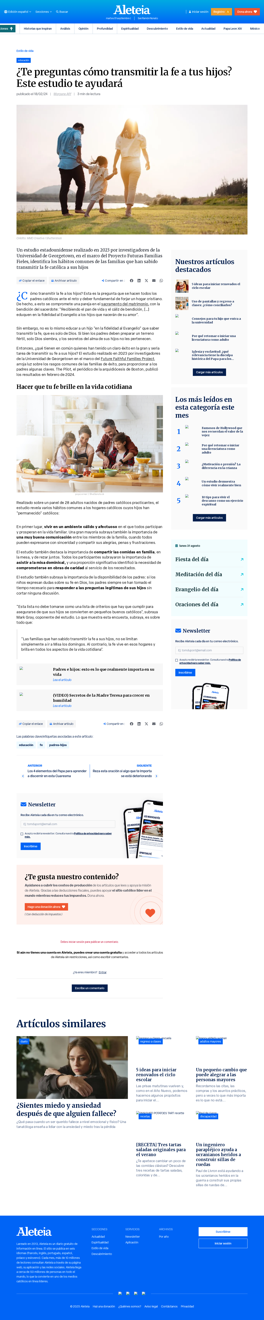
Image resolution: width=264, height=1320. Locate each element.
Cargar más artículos (209, 372)
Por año (164, 1236)
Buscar (63, 12)
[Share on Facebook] (131, 280)
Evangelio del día (196, 589)
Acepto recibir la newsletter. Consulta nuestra (68, 835)
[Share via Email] (154, 280)
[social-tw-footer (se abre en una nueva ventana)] (136, 1293)
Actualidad (208, 28)
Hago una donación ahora (44, 907)
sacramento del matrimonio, (125, 304)
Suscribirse (223, 1232)
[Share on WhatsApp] (161, 280)
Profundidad (105, 28)
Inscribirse (30, 846)
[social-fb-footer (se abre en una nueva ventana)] (128, 1293)
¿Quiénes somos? (129, 1306)
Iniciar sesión (200, 12)
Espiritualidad (130, 28)
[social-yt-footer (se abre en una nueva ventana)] (120, 1293)
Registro (219, 12)
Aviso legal (151, 1306)
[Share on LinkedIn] (139, 280)
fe (41, 745)
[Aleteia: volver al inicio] (132, 9)
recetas (145, 1116)
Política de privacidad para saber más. (210, 661)
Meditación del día (198, 574)
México (255, 28)
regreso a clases (150, 1041)
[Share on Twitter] (146, 280)
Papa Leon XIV (233, 28)
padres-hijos (58, 745)
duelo (24, 1041)
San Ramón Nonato (148, 18)
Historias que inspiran (38, 28)
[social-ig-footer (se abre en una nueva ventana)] (144, 1293)
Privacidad (187, 1306)
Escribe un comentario (89, 988)
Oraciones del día (196, 604)
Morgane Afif (62, 94)
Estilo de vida (184, 28)
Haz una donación (104, 1306)
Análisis (65, 28)
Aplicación (131, 1242)
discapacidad (208, 1116)
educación (26, 745)
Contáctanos (169, 1306)
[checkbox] (22, 834)
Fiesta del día (192, 559)
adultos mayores (210, 1041)
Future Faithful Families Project (127, 358)
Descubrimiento (157, 28)
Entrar (103, 972)
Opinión (83, 28)
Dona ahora (244, 12)
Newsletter (132, 1236)
